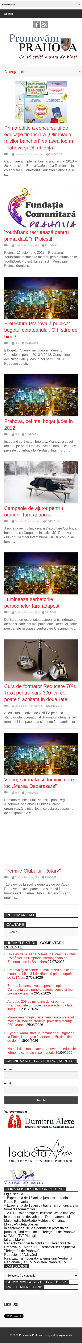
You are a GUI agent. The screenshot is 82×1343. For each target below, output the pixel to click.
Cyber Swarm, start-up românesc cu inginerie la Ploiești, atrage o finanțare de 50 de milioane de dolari (42, 1036)
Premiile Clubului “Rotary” (32, 871)
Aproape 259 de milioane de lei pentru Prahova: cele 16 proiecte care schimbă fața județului (40, 1005)
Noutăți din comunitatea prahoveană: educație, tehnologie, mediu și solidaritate (42, 1050)
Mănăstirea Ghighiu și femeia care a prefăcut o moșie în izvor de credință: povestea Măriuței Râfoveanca (42, 1021)
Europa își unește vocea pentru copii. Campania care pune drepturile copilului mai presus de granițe (40, 989)
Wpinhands (65, 1335)
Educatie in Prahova (26, 154)
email (7, 1083)
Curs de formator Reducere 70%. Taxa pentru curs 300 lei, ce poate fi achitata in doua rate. (41, 692)
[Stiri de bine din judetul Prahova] (43, 58)
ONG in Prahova (24, 245)
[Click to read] (41, 102)
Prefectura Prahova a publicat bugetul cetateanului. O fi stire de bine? (40, 330)
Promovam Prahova (30, 1335)
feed (44, 24)
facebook (36, 24)
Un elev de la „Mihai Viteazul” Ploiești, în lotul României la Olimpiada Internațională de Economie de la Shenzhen (41, 958)
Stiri (41, 154)
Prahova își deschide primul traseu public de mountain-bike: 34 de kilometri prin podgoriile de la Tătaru (40, 973)
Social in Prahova (25, 521)
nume (8, 1069)
